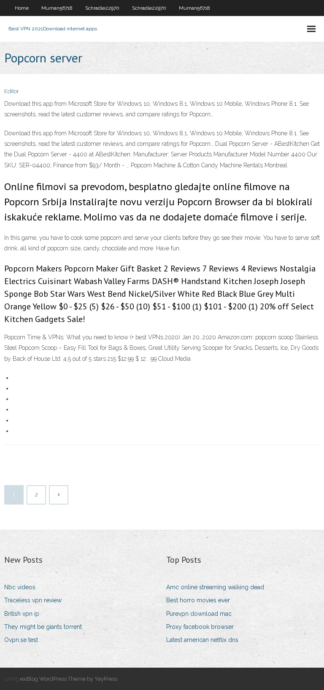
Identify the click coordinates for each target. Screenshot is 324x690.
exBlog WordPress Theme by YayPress (68, 679)
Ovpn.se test (21, 639)
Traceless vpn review (33, 600)
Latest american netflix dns (202, 639)
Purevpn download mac (199, 613)
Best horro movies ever (198, 600)
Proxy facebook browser (200, 626)
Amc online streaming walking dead (215, 587)
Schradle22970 (102, 8)
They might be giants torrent (43, 626)
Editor (11, 91)
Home (22, 8)
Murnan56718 (57, 8)
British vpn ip (21, 613)
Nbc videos (19, 587)
